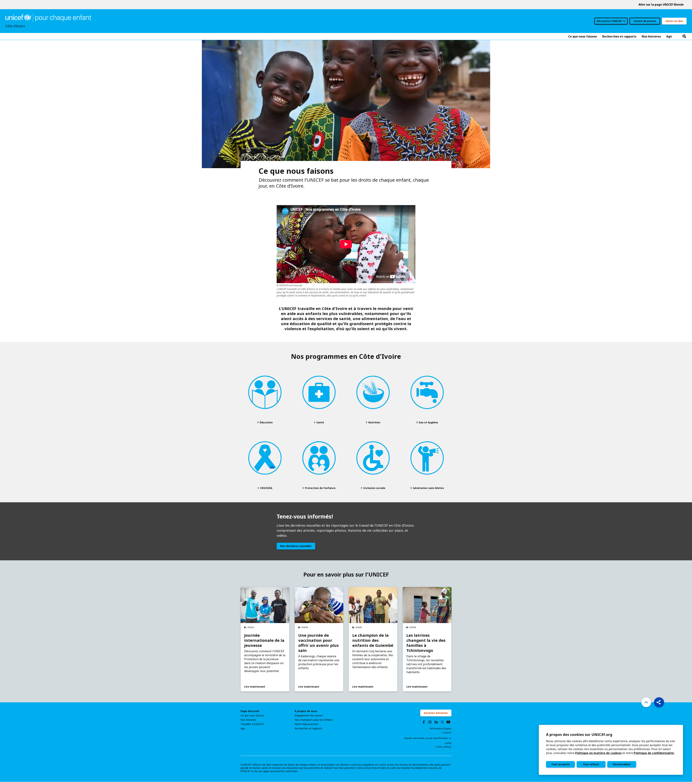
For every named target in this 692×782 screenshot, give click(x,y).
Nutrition (374, 422)
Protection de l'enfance (320, 488)
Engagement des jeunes (309, 715)
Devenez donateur (436, 713)
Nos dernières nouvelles (296, 546)
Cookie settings (443, 746)
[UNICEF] (48, 17)
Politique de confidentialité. (654, 753)
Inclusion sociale (374, 488)
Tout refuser (591, 764)
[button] (659, 702)
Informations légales (440, 728)
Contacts (446, 732)
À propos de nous (306, 711)
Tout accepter (560, 764)
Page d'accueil (250, 711)
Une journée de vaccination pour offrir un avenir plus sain (318, 643)
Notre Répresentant (306, 724)
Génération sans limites (428, 488)
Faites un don (674, 21)
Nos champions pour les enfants (314, 719)
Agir (243, 728)
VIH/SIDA (266, 488)
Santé (320, 422)
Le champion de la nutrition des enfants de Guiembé (372, 640)
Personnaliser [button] (622, 764)
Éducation (266, 422)
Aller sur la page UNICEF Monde (661, 4)
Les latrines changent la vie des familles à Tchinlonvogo (425, 643)
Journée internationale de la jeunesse (264, 640)
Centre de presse (645, 21)
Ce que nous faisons (252, 715)
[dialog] (611, 750)
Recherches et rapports (308, 728)
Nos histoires (248, 719)
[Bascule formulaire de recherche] (684, 36)
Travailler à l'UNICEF (252, 724)
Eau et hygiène (428, 422)
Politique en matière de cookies (598, 753)
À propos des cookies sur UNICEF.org (579, 734)
